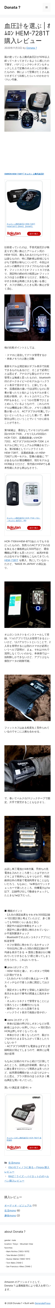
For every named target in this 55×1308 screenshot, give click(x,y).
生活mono (14, 1162)
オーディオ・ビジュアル (18, 1205)
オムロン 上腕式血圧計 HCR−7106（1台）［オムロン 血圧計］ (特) (23, 519)
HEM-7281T (11, 560)
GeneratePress (42, 1303)
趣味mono (10, 1215)
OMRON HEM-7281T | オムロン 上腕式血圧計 (24, 174)
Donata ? (12, 7)
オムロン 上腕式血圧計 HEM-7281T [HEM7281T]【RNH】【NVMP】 (21, 225)
